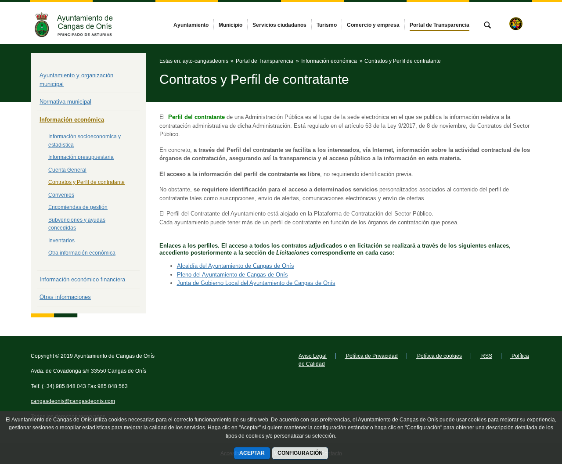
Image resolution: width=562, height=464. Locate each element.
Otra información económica (81, 253)
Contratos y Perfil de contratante (86, 182)
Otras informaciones (65, 297)
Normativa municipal (65, 101)
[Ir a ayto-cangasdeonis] (79, 23)
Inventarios (61, 240)
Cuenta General (67, 170)
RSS (486, 356)
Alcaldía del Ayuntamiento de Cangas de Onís (235, 266)
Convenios (61, 195)
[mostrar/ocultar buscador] (487, 26)
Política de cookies (439, 356)
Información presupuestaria (81, 157)
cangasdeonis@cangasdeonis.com (73, 401)
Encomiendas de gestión (78, 207)
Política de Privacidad (371, 356)
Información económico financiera (82, 279)
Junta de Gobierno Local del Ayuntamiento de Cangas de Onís (256, 283)
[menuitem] (191, 25)
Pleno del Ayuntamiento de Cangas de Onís (232, 274)
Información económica (72, 119)
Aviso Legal (313, 356)
